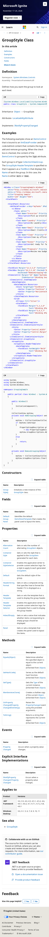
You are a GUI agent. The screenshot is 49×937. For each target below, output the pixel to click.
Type (35, 682)
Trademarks (7, 933)
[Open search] (37, 27)
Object (17, 111)
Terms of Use (33, 930)
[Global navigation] (2, 27)
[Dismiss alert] (45, 4)
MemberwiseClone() (11, 692)
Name (5, 172)
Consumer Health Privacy (12, 930)
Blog (36, 923)
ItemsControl (40, 139)
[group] (24, 103)
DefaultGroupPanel (6, 519)
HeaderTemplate (25, 165)
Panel (5, 628)
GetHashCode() (9, 672)
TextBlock (25, 169)
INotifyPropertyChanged (26, 125)
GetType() (7, 682)
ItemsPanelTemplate (23, 519)
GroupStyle (11, 165)
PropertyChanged (33, 705)
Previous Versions (23, 923)
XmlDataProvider (29, 142)
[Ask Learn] (33, 33)
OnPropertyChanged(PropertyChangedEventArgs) (11, 705)
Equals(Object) (9, 657)
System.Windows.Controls (24, 77)
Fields (6, 61)
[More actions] (45, 33)
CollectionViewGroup (33, 162)
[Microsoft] (24, 27)
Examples (8, 54)
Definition (8, 51)
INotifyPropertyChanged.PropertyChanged (10, 780)
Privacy (17, 926)
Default (6, 575)
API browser (14, 33)
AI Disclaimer (7, 923)
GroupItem (31, 548)
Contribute (6, 926)
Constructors (9, 57)
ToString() (7, 715)
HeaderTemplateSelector (7, 605)
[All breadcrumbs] (4, 33)
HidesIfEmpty (8, 615)
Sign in (44, 27)
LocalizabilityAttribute (23, 118)
